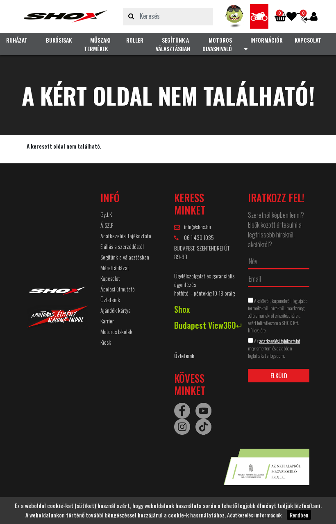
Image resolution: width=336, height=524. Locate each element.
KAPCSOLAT (308, 40)
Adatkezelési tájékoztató (125, 235)
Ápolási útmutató (117, 289)
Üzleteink (110, 299)
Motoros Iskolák (116, 331)
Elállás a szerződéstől (122, 246)
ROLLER (134, 40)
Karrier (107, 320)
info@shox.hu (197, 226)
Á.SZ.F (106, 225)
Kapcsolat (110, 278)
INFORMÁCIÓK (266, 40)
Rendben (299, 514)
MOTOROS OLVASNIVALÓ (217, 44)
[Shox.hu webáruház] (65, 16)
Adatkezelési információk (254, 514)
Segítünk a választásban (124, 257)
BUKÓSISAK (59, 40)
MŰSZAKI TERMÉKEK (97, 44)
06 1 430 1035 (198, 237)
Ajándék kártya (115, 310)
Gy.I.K (106, 214)
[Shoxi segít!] (234, 16)
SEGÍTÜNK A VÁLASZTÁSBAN (173, 44)
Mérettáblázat (114, 267)
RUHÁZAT (16, 40)
